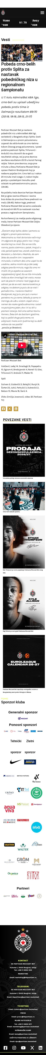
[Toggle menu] (42, 13)
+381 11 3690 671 (25, 1024)
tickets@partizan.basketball (26, 1009)
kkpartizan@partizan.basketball (26, 997)
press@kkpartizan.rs (26, 1017)
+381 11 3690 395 (25, 970)
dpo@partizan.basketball (25, 1041)
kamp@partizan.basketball (26, 1034)
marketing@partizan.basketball (26, 1027)
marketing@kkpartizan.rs (25, 977)
